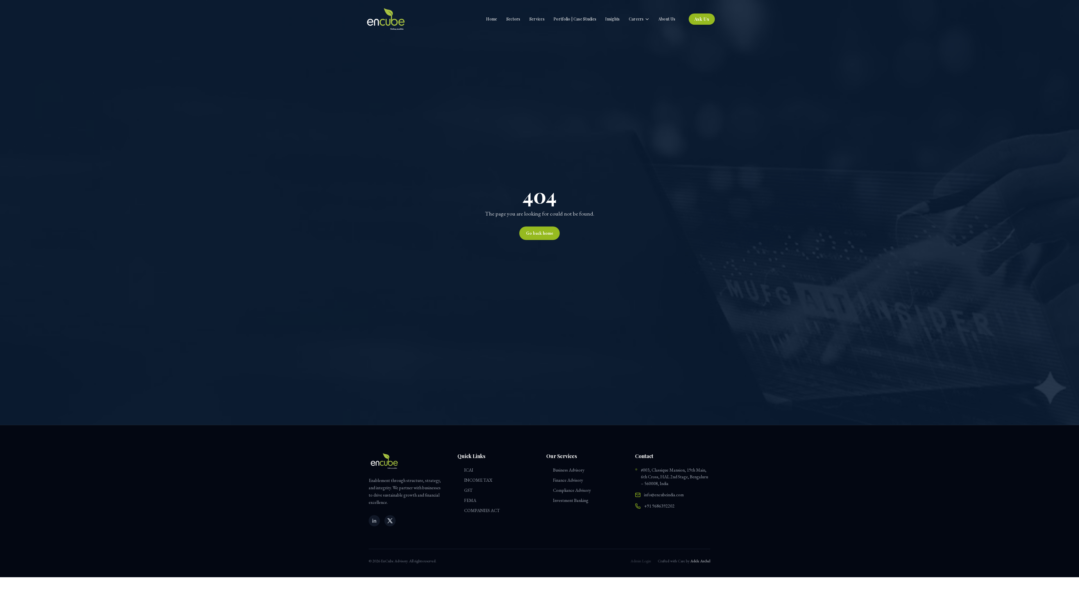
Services (537, 19)
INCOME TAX (478, 480)
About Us (666, 19)
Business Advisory (568, 470)
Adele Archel (700, 560)
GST (468, 490)
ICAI (468, 470)
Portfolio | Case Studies (575, 19)
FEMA (470, 500)
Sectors (513, 19)
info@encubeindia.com (664, 495)
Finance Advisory (568, 480)
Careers (636, 19)
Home (491, 19)
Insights (612, 19)
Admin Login (641, 560)
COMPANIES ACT (482, 510)
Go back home (539, 233)
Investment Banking (570, 500)
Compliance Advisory (572, 490)
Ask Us (701, 19)
